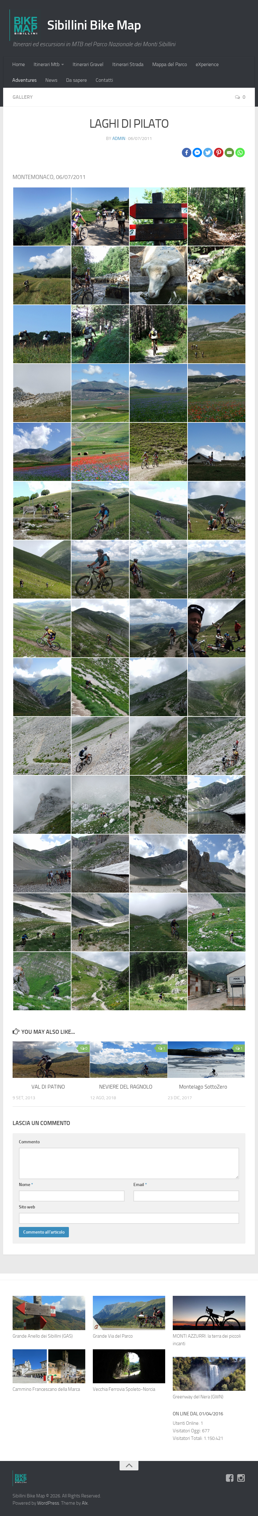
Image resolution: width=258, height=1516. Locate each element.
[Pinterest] (218, 152)
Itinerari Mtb (46, 64)
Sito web (27, 1207)
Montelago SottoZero (203, 1087)
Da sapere (76, 80)
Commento (29, 1142)
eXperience (207, 64)
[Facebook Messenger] (197, 152)
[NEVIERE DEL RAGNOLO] (128, 1059)
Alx (85, 1503)
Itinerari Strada (127, 64)
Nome (26, 1184)
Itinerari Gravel (88, 64)
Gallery (23, 97)
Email (140, 1184)
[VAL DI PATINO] (51, 1059)
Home (18, 64)
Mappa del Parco (169, 64)
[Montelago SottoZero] (206, 1059)
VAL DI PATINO (48, 1087)
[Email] (229, 152)
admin (118, 138)
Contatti (104, 80)
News (51, 80)
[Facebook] (186, 152)
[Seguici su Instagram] (241, 1478)
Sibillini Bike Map (94, 25)
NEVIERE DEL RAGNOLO (125, 1087)
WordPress (48, 1503)
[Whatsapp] (240, 152)
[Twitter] (208, 152)
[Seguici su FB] (229, 1478)
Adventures (24, 80)
